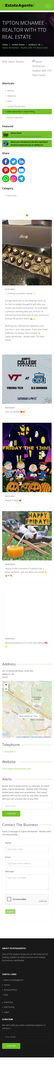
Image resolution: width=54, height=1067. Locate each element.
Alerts (9, 101)
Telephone (11, 96)
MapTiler (26, 737)
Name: (8, 843)
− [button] (6, 689)
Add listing (9, 1007)
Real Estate (12, 195)
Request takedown (15, 117)
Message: (9, 871)
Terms (7, 985)
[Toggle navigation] (48, 6)
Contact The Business (16, 106)
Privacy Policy (10, 989)
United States (18, 44)
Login (6, 1012)
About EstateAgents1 (14, 980)
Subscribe (11, 813)
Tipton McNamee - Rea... (28, 716)
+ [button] (6, 684)
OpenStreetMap (36, 737)
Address (10, 90)
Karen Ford (16, 133)
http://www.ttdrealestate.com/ (16, 768)
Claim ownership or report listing (21, 111)
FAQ (6, 994)
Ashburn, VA (34, 44)
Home (5, 44)
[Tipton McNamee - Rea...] (28, 710)
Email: (8, 857)
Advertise (8, 1002)
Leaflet (18, 737)
